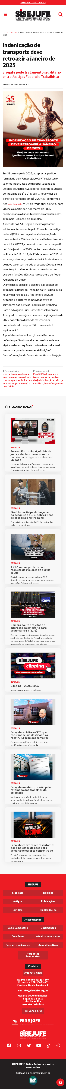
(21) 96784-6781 (33, 1010)
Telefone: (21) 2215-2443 (33, 2)
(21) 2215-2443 (33, 973)
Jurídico (18, 909)
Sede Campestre (18, 927)
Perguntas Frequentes (33, 955)
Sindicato (18, 892)
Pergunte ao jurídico (17, 945)
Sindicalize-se (48, 909)
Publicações (48, 901)
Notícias (14, 32)
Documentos (48, 927)
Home (5, 32)
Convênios (17, 936)
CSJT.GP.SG (15, 203)
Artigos (17, 901)
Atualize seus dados (48, 936)
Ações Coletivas (48, 945)
